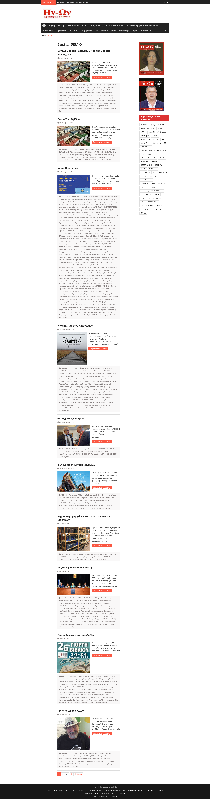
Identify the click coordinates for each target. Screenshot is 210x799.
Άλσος (99, 756)
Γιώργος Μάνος (81, 384)
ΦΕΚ (161, 209)
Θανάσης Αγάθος (104, 389)
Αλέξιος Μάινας (96, 212)
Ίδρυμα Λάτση (106, 257)
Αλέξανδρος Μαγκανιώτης (81, 212)
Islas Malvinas (64, 498)
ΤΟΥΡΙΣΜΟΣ (145, 198)
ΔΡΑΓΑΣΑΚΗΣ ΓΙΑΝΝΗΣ (93, 152)
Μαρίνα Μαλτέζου (80, 281)
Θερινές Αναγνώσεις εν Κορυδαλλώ (97, 687)
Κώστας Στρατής (101, 155)
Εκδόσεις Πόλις (98, 90)
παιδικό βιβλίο (86, 695)
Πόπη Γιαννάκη (109, 304)
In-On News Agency (81, 85)
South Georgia (93, 498)
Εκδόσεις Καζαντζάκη (97, 387)
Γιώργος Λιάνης (71, 679)
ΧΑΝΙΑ (143, 213)
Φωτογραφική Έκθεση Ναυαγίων (76, 464)
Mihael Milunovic (88, 204)
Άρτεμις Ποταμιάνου (90, 220)
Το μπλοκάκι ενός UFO (97, 700)
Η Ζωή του (107, 684)
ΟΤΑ (155, 172)
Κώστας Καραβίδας (109, 103)
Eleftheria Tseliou (78, 202)
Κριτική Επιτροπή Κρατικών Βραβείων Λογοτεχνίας (85, 103)
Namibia (76, 498)
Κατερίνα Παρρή (95, 394)
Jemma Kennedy (111, 202)
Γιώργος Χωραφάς (94, 384)
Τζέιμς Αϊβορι (102, 312)
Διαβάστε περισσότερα (101, 77)
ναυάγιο (109, 505)
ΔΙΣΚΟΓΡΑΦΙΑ (106, 758)
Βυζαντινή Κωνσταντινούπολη (74, 567)
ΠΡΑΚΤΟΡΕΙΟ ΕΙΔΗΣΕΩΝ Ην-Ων (85, 157)
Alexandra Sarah (97, 196)
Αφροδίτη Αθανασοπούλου (92, 379)
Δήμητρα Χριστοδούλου (81, 236)
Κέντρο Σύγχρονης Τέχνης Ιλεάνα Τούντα (88, 267)
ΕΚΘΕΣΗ (62, 246)
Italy (71, 498)
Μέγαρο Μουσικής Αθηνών (102, 283)
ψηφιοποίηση (101, 559)
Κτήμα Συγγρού (89, 557)
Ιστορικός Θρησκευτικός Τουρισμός (142, 26)
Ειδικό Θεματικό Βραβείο (67, 87)
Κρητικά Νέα (48, 30)
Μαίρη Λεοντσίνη (65, 106)
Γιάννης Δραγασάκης (77, 152)
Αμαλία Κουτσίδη (76, 215)
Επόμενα (78, 774)
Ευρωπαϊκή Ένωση (114, 26)
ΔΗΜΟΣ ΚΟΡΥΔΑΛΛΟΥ (67, 681)
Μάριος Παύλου (92, 281)
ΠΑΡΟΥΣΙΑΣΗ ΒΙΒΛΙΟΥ (82, 454)
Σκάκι (113, 30)
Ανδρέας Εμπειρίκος (111, 215)
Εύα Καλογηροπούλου (90, 249)
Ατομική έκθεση (102, 220)
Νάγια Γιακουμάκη (85, 289)
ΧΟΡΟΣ (92, 315)
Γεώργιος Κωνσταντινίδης (100, 676)
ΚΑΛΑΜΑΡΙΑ (110, 761)
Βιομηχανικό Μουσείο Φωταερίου (99, 225)
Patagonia (83, 498)
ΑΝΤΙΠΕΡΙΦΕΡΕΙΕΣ (77, 376)
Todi (112, 498)
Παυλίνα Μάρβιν (98, 302)
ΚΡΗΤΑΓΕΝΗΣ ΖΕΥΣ (73, 614)
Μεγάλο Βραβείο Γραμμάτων (94, 106)
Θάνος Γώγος (102, 254)
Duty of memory (79, 449)
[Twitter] (167, 2)
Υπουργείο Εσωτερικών (105, 157)
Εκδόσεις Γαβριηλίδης (84, 87)
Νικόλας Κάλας (74, 291)
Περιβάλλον (87, 30)
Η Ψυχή (114, 684)
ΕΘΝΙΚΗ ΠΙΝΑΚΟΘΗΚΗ (83, 241)
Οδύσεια (110, 402)
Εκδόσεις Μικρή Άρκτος (84, 90)
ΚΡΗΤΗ (61, 397)
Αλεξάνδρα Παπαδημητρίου (105, 210)
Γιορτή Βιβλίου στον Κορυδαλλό (75, 635)
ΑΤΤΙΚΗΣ (64, 495)
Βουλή (61, 26)
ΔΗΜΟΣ (112, 679)
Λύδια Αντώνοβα (99, 397)
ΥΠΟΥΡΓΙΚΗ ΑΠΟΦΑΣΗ (103, 160)
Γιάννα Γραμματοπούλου (92, 231)
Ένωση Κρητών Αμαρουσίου (79, 606)
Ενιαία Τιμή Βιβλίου (68, 119)
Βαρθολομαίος (64, 600)
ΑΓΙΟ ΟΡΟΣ (73, 500)
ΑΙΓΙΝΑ (73, 373)
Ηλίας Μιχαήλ (86, 389)
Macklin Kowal (64, 204)
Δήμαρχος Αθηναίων (75, 233)
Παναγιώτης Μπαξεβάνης (95, 299)
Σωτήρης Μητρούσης (80, 700)
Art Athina (62, 199)
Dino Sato (68, 202)
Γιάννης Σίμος (94, 381)
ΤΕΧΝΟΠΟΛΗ (72, 312)
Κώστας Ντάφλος (97, 273)
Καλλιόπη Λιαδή (85, 265)
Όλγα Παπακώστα (82, 296)
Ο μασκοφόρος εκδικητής (95, 692)
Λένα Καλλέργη (109, 273)
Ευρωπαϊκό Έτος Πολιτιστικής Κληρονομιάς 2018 (76, 505)
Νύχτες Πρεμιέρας (103, 294)
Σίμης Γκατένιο (101, 307)
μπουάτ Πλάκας (93, 764)
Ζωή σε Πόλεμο (97, 684)
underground (80, 756)
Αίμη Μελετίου (90, 210)
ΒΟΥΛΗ (70, 228)
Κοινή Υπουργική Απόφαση (81, 155)
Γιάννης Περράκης (80, 603)
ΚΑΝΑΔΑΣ (69, 764)
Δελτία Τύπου (73, 26)
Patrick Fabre (99, 204)
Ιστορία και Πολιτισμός (80, 611)
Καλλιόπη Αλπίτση (71, 392)
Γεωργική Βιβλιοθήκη (101, 554)
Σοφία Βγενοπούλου (66, 310)
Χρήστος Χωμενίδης (88, 702)
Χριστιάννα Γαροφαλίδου (104, 315)
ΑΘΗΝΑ (97, 207)
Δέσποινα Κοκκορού (66, 387)
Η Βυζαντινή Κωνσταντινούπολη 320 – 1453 (92, 608)
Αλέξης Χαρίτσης (102, 149)
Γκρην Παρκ (96, 758)
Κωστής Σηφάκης (85, 616)
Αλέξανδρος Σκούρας (84, 373)
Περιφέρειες (101, 30)
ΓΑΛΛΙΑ (86, 381)
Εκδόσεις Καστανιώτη (100, 87)
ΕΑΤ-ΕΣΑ (71, 241)
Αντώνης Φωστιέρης (99, 217)
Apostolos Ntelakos (110, 196)
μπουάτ (84, 764)
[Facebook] (164, 2)
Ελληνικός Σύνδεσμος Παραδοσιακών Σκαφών (81, 451)
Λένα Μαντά (102, 689)
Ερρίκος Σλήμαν (72, 249)
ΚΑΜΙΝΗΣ (94, 265)
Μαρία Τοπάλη (99, 278)
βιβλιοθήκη (89, 554)
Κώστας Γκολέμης (71, 397)
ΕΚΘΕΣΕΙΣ (108, 244)
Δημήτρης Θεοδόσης (96, 679)
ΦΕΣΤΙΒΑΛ (89, 408)
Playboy (101, 753)
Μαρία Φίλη (108, 278)
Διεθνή (85, 26)
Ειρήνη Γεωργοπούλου (72, 244)
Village (88, 756)
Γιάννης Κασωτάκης (105, 600)
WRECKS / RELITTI (105, 449)
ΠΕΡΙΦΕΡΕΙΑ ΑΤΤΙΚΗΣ (67, 304)
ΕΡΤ (80, 249)
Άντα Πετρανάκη (73, 217)
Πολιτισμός (74, 30)
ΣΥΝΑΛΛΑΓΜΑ (156, 191)
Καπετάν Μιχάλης (84, 392)
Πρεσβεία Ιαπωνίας (89, 307)
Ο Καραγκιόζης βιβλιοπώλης (75, 692)
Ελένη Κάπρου (101, 246)
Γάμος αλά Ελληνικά (84, 758)
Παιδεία (143, 187)
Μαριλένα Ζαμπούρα (66, 281)
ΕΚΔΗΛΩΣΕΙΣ (98, 244)
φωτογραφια (71, 315)
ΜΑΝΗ (73, 400)
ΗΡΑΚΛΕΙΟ (145, 161)
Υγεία (135, 30)
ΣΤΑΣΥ (76, 310)
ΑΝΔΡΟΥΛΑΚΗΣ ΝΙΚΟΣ (82, 598)
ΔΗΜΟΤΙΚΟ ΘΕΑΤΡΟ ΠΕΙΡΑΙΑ (77, 239)
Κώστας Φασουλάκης (85, 397)
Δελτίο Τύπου (145, 143)
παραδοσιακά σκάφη (66, 454)
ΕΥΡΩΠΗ (71, 389)
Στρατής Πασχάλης (85, 310)
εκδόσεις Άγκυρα (92, 681)
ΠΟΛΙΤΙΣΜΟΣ (66, 85)
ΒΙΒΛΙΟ (114, 85)
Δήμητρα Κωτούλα (65, 236)
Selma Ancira (98, 371)
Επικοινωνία (146, 30)
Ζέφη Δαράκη (86, 254)
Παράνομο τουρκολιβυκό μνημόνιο (80, 2)
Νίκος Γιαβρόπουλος (87, 291)
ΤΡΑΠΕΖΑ (157, 198)
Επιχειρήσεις (97, 26)
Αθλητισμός (145, 136)
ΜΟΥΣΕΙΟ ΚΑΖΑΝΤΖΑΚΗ (85, 400)
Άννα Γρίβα (63, 217)
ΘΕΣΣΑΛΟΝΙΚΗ (99, 761)
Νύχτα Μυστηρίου (77, 294)
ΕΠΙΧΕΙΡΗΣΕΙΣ (146, 154)
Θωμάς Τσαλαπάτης (73, 257)
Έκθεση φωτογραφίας (87, 246)
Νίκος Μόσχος (100, 291)
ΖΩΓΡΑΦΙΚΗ (72, 761)
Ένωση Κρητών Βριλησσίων (99, 606)
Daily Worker (93, 753)
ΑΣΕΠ (160, 128)
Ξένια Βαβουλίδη (100, 402)
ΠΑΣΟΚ (61, 621)
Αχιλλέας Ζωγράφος (82, 223)
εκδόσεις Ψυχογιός (84, 684)
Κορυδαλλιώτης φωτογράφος (77, 689)
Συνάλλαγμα (124, 30)
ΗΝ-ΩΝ (70, 92)
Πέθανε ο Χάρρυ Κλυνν (70, 710)
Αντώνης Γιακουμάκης (92, 376)
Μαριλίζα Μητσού (77, 106)
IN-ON (100, 495)
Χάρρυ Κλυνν (74, 766)
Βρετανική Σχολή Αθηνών (82, 228)
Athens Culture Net (73, 199)
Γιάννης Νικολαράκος (66, 603)
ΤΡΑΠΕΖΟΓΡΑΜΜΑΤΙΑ (149, 202)
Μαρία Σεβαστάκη (86, 278)
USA (66, 500)
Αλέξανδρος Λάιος (65, 212)
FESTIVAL (62, 371)
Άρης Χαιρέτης (106, 598)
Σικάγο (110, 764)
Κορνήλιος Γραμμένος (90, 270)
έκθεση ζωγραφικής (72, 246)
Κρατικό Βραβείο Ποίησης (80, 100)
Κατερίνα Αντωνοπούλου (107, 265)
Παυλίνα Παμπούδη (79, 108)
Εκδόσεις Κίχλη (70, 90)
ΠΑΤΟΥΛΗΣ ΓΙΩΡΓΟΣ (72, 621)
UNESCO (107, 371)
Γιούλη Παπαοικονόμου (108, 381)
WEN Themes (112, 796)
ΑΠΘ (104, 85)
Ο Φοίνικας (76, 695)
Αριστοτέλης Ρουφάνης (74, 220)
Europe (82, 495)
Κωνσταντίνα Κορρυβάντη (68, 273)
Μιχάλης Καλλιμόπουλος (85, 286)
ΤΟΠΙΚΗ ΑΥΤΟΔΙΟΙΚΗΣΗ (150, 194)
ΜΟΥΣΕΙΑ (98, 286)
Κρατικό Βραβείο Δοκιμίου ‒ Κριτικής (88, 95)
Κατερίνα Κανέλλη (83, 394)
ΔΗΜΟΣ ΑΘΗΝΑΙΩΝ (96, 236)
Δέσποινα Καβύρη (107, 384)
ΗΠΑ (78, 761)
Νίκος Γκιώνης (94, 619)
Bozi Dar (111, 368)
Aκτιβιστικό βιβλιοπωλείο (88, 199)
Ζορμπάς (78, 389)
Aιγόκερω (85, 753)
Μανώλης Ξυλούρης (98, 616)
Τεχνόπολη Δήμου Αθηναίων (87, 312)
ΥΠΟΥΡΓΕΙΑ (145, 209)
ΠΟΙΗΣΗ (92, 304)
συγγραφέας (63, 624)
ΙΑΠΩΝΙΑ (84, 257)
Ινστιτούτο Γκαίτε (109, 260)
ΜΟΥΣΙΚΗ (106, 286)
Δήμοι (106, 679)
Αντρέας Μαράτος (85, 217)
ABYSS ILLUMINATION (82, 196)
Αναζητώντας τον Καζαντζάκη (102, 373)
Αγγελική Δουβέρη (73, 207)
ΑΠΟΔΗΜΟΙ (105, 376)
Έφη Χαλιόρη (63, 254)
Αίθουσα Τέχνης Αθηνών (76, 210)
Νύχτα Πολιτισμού (67, 168)
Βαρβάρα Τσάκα (107, 379)
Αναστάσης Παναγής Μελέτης (93, 215)
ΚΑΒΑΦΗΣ (75, 265)
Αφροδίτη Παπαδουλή (66, 223)
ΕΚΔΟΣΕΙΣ (112, 554)
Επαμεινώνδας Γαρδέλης (67, 608)
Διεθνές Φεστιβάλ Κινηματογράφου (100, 239)
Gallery (87, 202)
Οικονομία (163, 172)
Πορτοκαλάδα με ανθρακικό (101, 695)
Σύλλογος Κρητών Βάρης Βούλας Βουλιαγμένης (84, 624)
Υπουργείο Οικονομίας (66, 160)
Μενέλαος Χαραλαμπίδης (67, 286)
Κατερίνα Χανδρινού (66, 267)
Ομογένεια (61, 30)
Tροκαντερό (71, 756)
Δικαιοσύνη (157, 143)
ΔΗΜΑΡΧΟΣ (63, 233)
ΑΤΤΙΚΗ (111, 220)
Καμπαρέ (62, 764)
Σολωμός (110, 307)
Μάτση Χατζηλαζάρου (85, 283)
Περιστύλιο (109, 302)
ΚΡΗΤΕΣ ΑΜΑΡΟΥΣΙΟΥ (89, 614)
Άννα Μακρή (96, 598)
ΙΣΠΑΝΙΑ (99, 262)
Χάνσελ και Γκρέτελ (73, 702)
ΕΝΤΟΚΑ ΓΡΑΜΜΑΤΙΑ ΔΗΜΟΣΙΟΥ (153, 150)
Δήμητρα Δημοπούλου (90, 233)
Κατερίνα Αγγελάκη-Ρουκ (99, 392)
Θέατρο (69, 687)
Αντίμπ (67, 376)
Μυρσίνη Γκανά (72, 289)
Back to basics (103, 199)
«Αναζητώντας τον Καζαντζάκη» (75, 325)
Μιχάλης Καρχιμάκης (73, 619)
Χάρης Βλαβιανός (83, 315)
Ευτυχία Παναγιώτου (109, 252)
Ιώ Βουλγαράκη (108, 262)
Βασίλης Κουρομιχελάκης (78, 600)
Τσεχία (82, 408)
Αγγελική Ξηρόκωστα (87, 207)
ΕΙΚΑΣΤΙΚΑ (63, 761)
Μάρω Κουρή (72, 283)
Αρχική (52, 26)
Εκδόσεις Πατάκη (71, 684)
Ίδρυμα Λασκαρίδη (94, 257)
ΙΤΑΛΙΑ (61, 392)
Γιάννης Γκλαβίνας (108, 231)
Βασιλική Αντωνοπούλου (67, 225)
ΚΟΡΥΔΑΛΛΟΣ (93, 689)
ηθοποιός (62, 687)
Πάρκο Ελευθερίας (86, 302)
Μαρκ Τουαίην (103, 281)
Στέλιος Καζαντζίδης (93, 697)
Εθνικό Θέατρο (97, 241)
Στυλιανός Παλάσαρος (109, 621)
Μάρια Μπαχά (64, 278)
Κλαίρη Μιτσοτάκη (93, 92)
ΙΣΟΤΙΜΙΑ (158, 165)
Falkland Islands (91, 495)
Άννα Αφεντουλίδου (95, 85)
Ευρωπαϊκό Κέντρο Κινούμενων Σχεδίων (87, 252)
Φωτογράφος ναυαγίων (70, 418)
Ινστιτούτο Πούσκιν (65, 262)
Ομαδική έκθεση (94, 296)
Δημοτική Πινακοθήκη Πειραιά (99, 500)
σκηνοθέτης (63, 697)
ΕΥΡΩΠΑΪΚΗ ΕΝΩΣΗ (148, 158)
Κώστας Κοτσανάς (84, 273)
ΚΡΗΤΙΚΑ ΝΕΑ (66, 598)
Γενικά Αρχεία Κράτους (99, 228)
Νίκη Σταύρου (99, 400)
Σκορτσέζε (75, 408)
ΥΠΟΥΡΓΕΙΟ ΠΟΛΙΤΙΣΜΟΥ (84, 160)
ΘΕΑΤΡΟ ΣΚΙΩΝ (78, 687)
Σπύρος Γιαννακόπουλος (76, 697)
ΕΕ (165, 143)
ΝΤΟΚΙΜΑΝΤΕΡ (88, 402)
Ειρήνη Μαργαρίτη (86, 244)
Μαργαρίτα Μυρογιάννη (95, 275)
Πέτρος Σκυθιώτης (82, 304)
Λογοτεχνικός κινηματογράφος (75, 275)
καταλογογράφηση (77, 557)
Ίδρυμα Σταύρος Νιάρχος (81, 260)
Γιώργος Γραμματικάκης (67, 384)
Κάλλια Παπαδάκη (80, 92)
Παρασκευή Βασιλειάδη (67, 405)
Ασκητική (79, 379)
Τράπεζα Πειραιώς (147, 205)
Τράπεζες (160, 205)
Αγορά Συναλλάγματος (157, 132)
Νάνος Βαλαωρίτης (98, 289)
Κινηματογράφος (76, 270)
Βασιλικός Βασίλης (65, 381)
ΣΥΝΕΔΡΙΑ (84, 559)
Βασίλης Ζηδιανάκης (96, 223)
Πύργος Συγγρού (73, 559)
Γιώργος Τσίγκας (82, 679)
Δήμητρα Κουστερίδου (106, 233)
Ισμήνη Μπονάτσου (88, 262)
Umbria (61, 500)
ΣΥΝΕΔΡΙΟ (92, 559)
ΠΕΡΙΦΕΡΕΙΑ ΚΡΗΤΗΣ (83, 405)
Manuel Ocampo (75, 204)
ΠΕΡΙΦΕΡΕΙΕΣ (64, 508)
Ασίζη (73, 379)
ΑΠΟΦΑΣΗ (112, 149)
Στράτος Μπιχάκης (99, 310)
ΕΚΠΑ (107, 90)
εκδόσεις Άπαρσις (105, 681)
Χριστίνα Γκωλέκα (100, 408)
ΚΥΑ (93, 155)
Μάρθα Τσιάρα (109, 275)
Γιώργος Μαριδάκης (94, 603)
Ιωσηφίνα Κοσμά (65, 265)
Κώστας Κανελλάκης (71, 616)
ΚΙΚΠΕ (67, 270)
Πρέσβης (67, 457)
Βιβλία (109, 85)
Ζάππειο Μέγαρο (75, 254)
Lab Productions (87, 371)
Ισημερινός (77, 262)
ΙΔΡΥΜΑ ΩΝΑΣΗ (96, 260)
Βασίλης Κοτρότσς (110, 223)
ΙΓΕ (68, 557)
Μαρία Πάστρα (75, 278)
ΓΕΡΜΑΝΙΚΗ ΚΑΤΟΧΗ (75, 231)
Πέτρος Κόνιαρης (87, 621)
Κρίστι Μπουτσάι (104, 270)
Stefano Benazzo (92, 449)
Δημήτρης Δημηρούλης (81, 387)
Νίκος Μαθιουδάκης (75, 402)
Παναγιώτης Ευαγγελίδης (77, 299)
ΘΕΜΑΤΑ (64, 149)
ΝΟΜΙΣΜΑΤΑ (145, 172)
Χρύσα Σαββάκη (101, 702)
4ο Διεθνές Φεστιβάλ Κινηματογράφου (95, 368)
